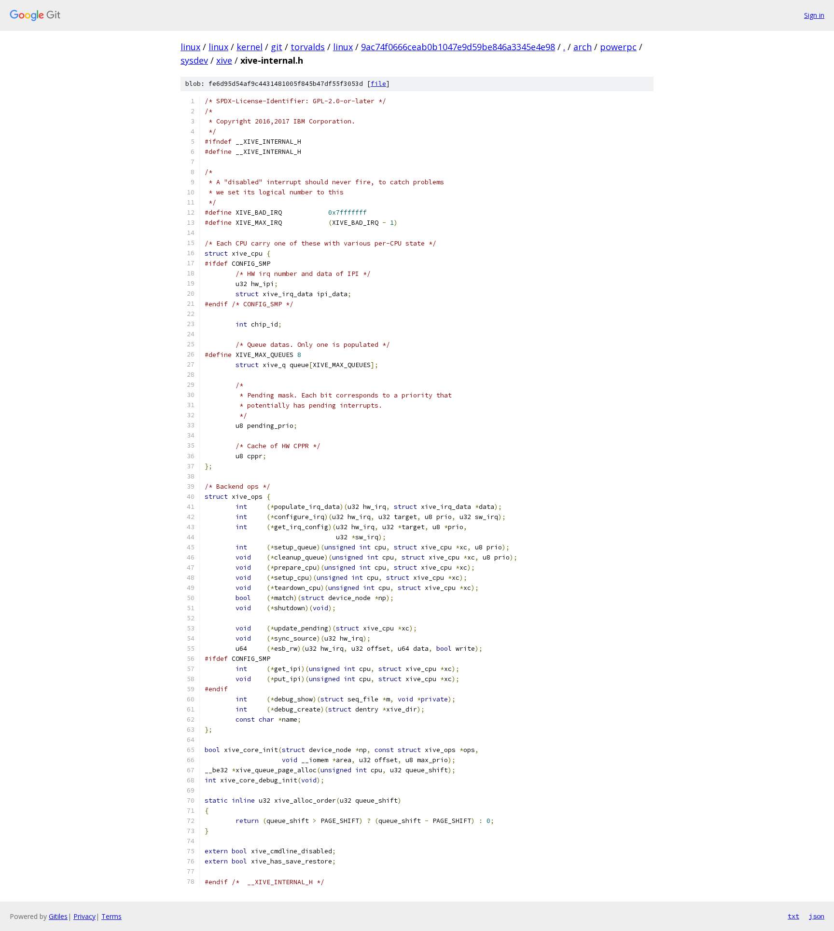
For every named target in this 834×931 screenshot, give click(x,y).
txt (793, 916)
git (276, 47)
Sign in (814, 15)
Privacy (84, 916)
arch (582, 47)
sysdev (194, 60)
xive (224, 60)
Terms (111, 916)
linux (190, 47)
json (816, 916)
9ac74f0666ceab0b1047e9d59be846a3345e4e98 (458, 47)
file (378, 84)
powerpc (618, 47)
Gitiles (58, 916)
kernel (249, 47)
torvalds (308, 47)
